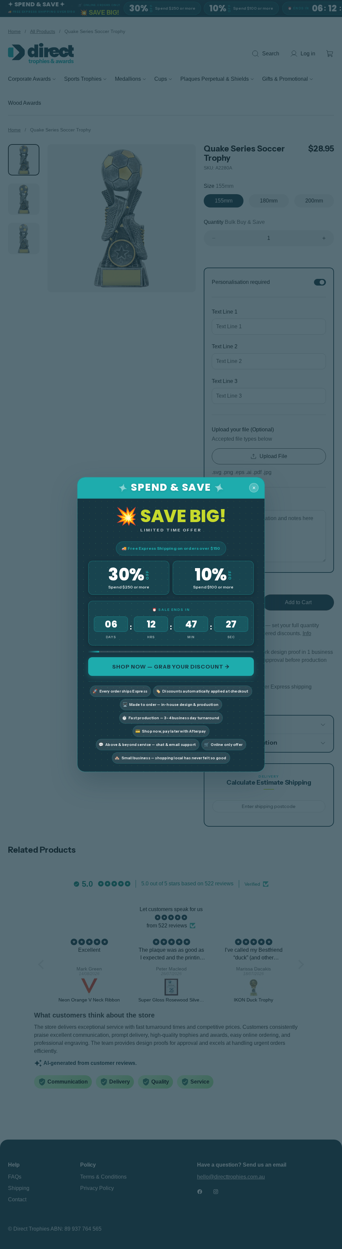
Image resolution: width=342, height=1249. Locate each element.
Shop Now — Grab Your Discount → (171, 666)
